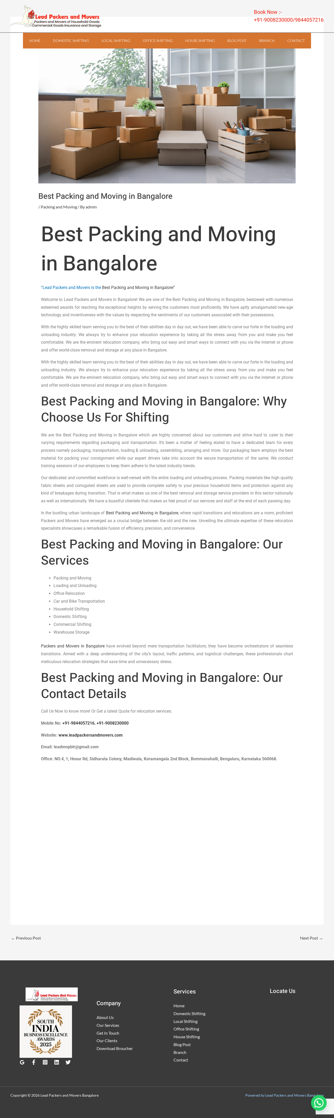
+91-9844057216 (78, 723)
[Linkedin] (56, 1062)
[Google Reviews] (22, 1062)
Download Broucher (115, 1048)
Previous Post (26, 937)
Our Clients (107, 1040)
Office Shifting (158, 40)
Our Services (108, 1025)
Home (34, 40)
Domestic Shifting (71, 40)
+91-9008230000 (113, 723)
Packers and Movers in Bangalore (73, 646)
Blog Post (237, 40)
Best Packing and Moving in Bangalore (142, 512)
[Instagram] (45, 1062)
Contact (296, 40)
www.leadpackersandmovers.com (90, 735)
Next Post (311, 937)
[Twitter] (68, 1062)
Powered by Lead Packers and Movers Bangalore (284, 1095)
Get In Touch (108, 1032)
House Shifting (200, 40)
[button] (319, 1103)
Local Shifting (116, 40)
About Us (105, 1017)
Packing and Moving (59, 206)
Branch (267, 40)
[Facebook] (33, 1062)
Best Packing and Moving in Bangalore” (138, 287)
